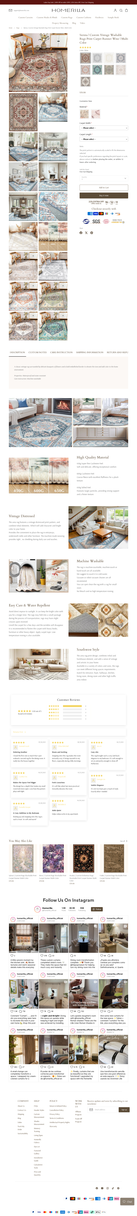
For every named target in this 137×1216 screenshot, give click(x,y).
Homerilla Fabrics (37, 1141)
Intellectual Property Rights (60, 1122)
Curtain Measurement (39, 1115)
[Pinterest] (118, 1188)
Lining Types (38, 1135)
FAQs (36, 1106)
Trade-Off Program (78, 1120)
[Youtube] (102, 1188)
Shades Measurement (39, 1122)
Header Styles (39, 1110)
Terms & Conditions (57, 1118)
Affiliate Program (78, 1113)
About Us (21, 1106)
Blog (74, 23)
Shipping (21, 1114)
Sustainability (23, 1133)
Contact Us (22, 1110)
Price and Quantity (37, 1173)
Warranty (53, 1126)
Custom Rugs (66, 17)
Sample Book (113, 17)
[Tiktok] (113, 1188)
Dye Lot (37, 1146)
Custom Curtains (25, 17)
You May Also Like (20, 841)
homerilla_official (25, 918)
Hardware (99, 17)
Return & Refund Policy (58, 1106)
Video (82, 23)
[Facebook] (97, 1188)
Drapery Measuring (60, 23)
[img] (19, 742)
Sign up (124, 1109)
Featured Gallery (37, 1152)
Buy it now (103, 195)
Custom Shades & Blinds (47, 17)
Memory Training (37, 1130)
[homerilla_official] (13, 919)
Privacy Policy (55, 1114)
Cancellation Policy (57, 1110)
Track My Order (21, 1128)
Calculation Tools (38, 1166)
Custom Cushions (83, 17)
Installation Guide (38, 1159)
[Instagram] (107, 1188)
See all (122, 841)
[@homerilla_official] (37, 909)
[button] (85, 47)
